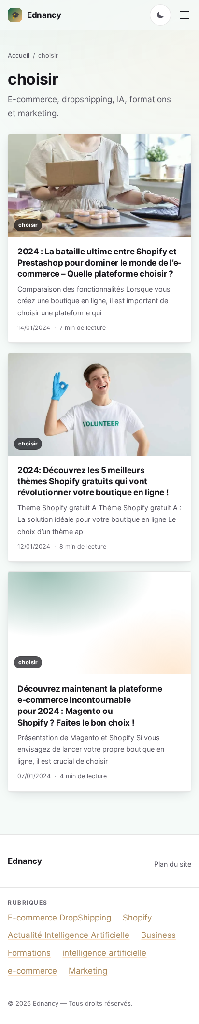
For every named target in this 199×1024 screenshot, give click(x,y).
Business (158, 935)
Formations (29, 953)
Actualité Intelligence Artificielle (68, 935)
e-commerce (32, 971)
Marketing (88, 971)
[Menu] (184, 15)
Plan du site (172, 864)
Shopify (137, 917)
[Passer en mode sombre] (160, 15)
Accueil (18, 55)
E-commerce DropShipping (59, 917)
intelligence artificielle (104, 953)
